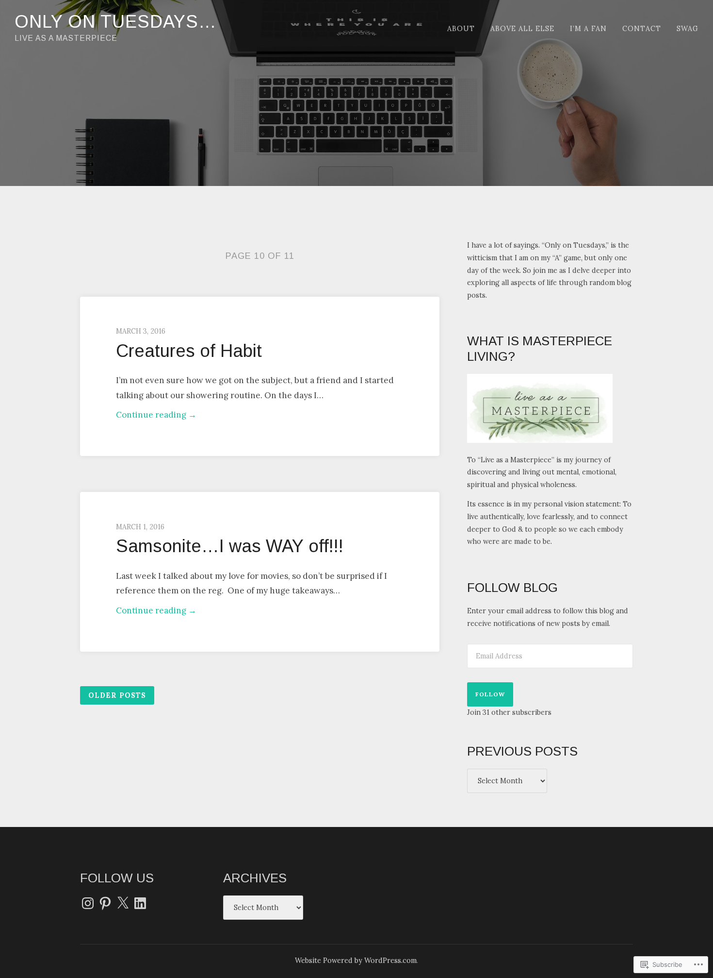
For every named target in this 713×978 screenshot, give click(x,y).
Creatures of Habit (189, 351)
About (461, 28)
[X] (122, 903)
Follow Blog (512, 587)
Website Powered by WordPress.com (356, 960)
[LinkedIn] (140, 903)
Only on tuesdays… (116, 22)
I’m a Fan (588, 28)
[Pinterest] (105, 903)
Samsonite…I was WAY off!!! (229, 546)
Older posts (117, 695)
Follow (490, 694)
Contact (641, 28)
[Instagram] (88, 903)
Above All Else (522, 28)
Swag (687, 28)
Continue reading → (156, 415)
